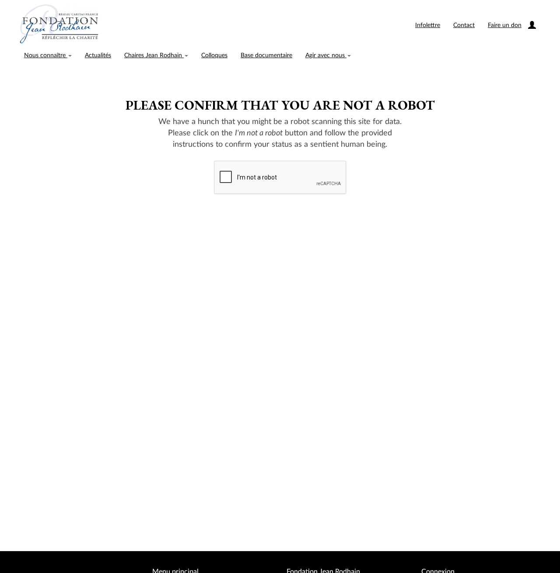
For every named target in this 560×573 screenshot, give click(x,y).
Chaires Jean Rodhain (154, 55)
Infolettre (427, 25)
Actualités (98, 55)
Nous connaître (45, 55)
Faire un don (505, 25)
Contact (464, 25)
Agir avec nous (325, 55)
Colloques (214, 55)
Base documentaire (266, 55)
